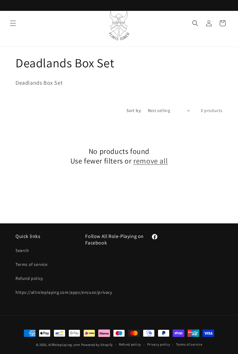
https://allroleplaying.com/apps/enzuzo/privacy (63, 292)
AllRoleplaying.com (64, 345)
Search (22, 250)
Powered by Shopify (97, 345)
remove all (150, 161)
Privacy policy (158, 344)
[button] (13, 23)
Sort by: (133, 110)
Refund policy (29, 278)
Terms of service (31, 264)
